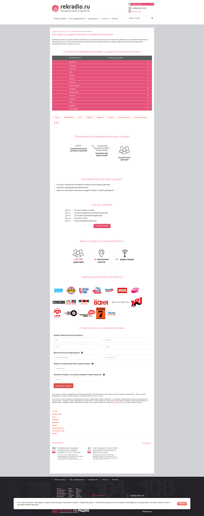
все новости (146, 443)
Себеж (56, 123)
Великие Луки (68, 117)
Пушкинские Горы (140, 117)
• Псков (56, 117)
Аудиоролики (92, 18)
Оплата (104, 18)
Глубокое (89, 117)
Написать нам (136, 11)
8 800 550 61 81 (117, 402)
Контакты (115, 18)
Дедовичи (100, 117)
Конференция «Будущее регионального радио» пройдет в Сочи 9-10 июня (68, 450)
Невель (111, 117)
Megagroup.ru (147, 511)
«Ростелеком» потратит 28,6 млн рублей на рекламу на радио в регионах (105, 450)
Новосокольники (124, 117)
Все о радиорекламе (76, 18)
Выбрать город (59, 18)
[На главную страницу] (71, 8)
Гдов (79, 117)
